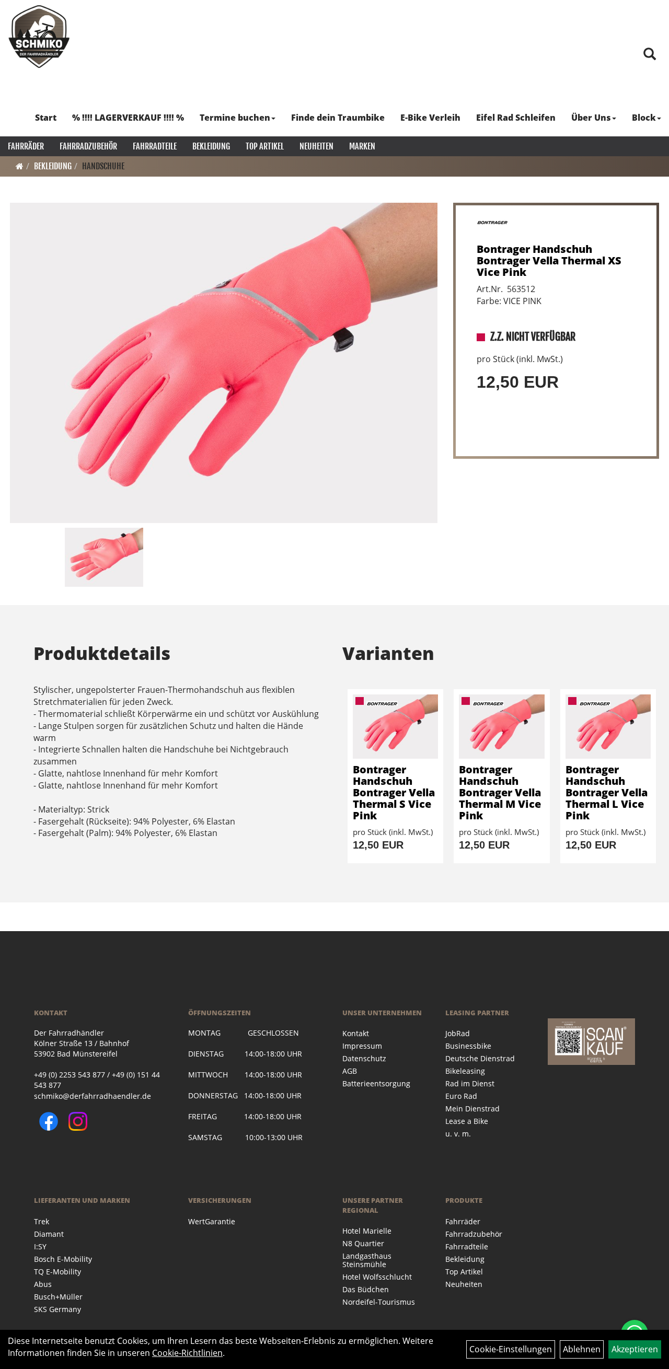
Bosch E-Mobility (63, 1259)
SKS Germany (57, 1309)
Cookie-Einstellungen (510, 1349)
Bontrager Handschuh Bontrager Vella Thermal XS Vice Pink (549, 260)
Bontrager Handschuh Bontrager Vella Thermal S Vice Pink (394, 792)
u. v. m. (458, 1134)
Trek (41, 1221)
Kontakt (355, 1033)
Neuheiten (316, 146)
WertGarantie (211, 1221)
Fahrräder (26, 146)
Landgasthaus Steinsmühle (366, 1260)
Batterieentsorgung (376, 1083)
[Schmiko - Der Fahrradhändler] (39, 36)
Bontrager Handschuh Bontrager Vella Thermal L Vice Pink (607, 792)
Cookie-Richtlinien (187, 1353)
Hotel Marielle (366, 1231)
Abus (43, 1284)
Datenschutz (364, 1058)
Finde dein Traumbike (338, 117)
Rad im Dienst (469, 1083)
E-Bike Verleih (430, 117)
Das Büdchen (365, 1289)
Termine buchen (235, 117)
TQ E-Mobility (57, 1272)
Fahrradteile (155, 146)
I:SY (40, 1246)
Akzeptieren (635, 1349)
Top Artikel (265, 146)
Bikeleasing (465, 1071)
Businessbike (468, 1046)
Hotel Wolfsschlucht (377, 1277)
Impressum (362, 1046)
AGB (349, 1071)
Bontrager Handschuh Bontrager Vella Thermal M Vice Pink (500, 792)
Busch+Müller (58, 1297)
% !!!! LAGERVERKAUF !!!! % (128, 117)
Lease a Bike (466, 1121)
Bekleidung (211, 146)
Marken (362, 146)
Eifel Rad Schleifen (516, 117)
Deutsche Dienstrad (480, 1058)
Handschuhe (103, 166)
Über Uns (591, 117)
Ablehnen (582, 1349)
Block (644, 117)
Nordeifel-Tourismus (378, 1302)
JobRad (457, 1033)
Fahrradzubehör (88, 146)
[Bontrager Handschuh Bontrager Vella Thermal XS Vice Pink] (223, 363)
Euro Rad (461, 1096)
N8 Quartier (363, 1243)
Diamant (49, 1234)
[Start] (20, 166)
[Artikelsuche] (649, 54)
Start (45, 117)
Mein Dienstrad (472, 1108)
